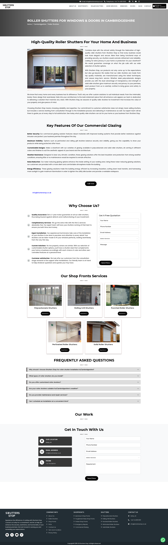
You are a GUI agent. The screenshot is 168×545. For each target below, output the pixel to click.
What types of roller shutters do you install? (46, 376)
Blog (140, 6)
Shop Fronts (52, 521)
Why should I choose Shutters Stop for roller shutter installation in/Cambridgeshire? (61, 369)
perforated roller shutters (111, 524)
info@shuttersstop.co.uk (42, 193)
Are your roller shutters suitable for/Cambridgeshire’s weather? (53, 388)
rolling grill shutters (109, 519)
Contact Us (52, 527)
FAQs (50, 524)
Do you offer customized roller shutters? (45, 382)
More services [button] (111, 6)
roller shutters (53, 519)
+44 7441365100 (51, 463)
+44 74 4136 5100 (136, 520)
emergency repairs (81, 524)
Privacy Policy (52, 533)
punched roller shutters (110, 521)
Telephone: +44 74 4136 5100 (116, 2)
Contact (147, 6)
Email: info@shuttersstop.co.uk (92, 2)
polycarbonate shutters (110, 516)
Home (29, 24)
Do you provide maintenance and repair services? (48, 395)
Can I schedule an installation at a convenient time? (48, 401)
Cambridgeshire (40, 24)
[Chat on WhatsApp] (162, 539)
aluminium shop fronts (82, 516)
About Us (51, 516)
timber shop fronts (81, 521)
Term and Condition (54, 530)
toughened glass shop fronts (85, 519)
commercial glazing (81, 527)
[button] (83, 6)
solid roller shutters (109, 527)
